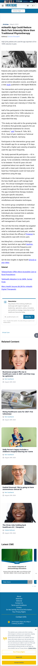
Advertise (19, 599)
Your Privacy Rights (19, 612)
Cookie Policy (32, 648)
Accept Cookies (19, 662)
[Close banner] (35, 2)
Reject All (19, 657)
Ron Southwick (9, 379)
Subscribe (28, 317)
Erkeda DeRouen (10, 530)
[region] (19, 646)
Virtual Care (6, 332)
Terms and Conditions (19, 605)
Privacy (19, 607)
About (19, 596)
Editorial (19, 601)
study (9, 85)
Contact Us (19, 603)
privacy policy (6, 322)
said (12, 131)
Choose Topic (17, 11)
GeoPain (29, 244)
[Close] (36, 629)
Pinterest (29, 234)
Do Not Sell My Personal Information (19, 610)
